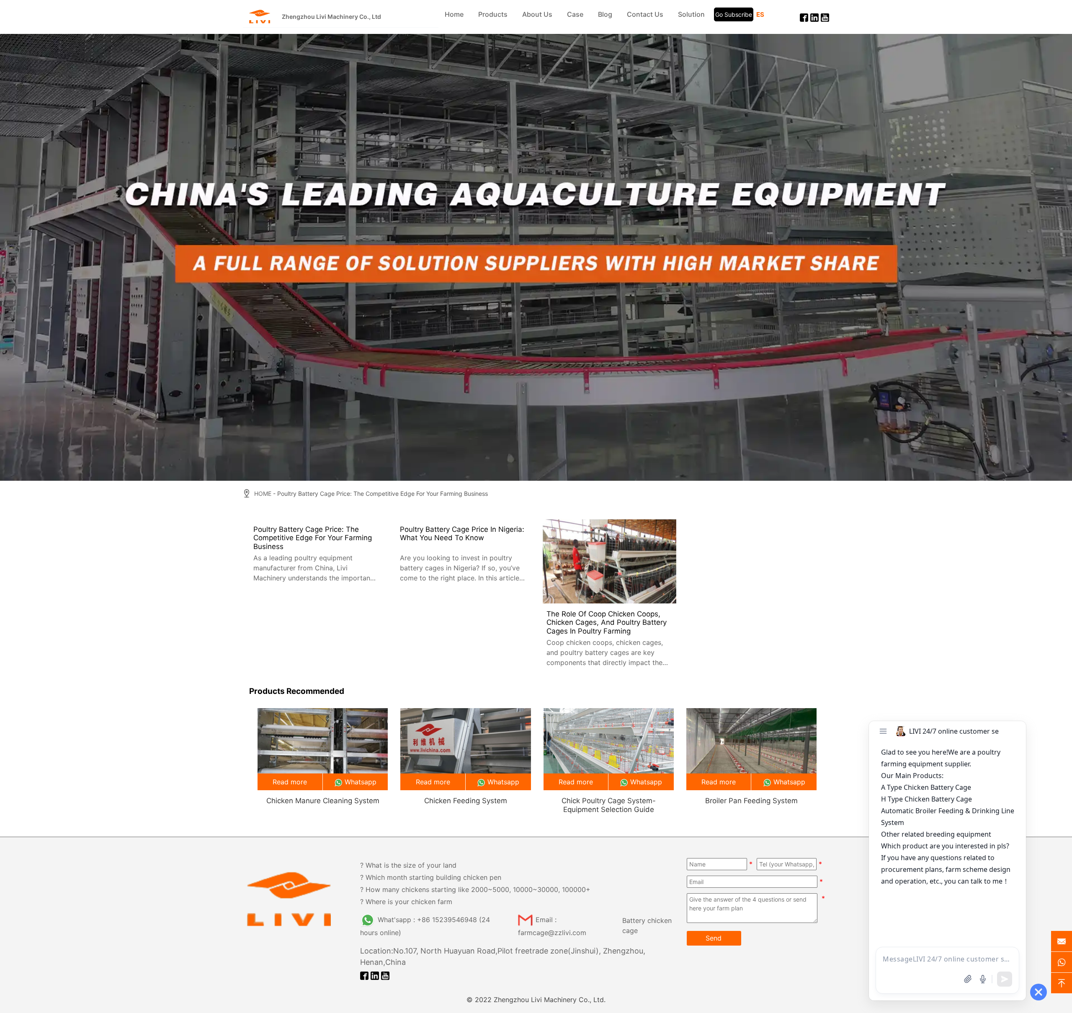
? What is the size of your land (408, 865)
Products (493, 14)
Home (454, 14)
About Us (537, 14)
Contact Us (645, 14)
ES (760, 14)
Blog (605, 14)
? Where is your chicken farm (406, 901)
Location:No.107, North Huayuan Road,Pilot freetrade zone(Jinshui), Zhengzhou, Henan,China (502, 956)
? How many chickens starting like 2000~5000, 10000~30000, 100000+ (475, 889)
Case (575, 14)
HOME (262, 493)
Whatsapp (360, 782)
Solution (691, 14)
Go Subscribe (733, 14)
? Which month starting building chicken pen (430, 877)
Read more (290, 782)
